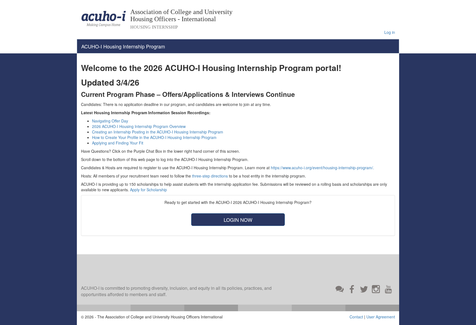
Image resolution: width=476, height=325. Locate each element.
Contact (356, 316)
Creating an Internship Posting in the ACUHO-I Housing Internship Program (157, 132)
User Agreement (380, 316)
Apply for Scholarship (148, 189)
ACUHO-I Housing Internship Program (123, 46)
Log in (389, 32)
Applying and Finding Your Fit (117, 143)
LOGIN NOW (238, 219)
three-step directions (210, 176)
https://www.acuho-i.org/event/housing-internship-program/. (322, 167)
